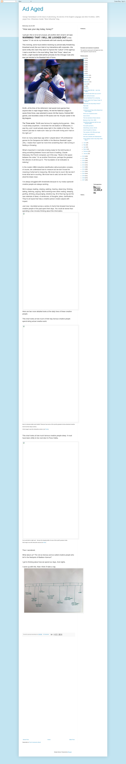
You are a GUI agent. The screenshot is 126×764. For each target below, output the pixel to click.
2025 (83, 60)
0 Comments (46, 634)
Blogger (70, 752)
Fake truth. (86, 105)
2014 (83, 165)
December (86, 75)
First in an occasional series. (90, 113)
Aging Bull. (86, 88)
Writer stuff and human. (89, 96)
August (85, 84)
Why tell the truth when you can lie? (92, 93)
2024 (83, 62)
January (85, 153)
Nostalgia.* (86, 108)
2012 (83, 169)
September (86, 81)
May (84, 145)
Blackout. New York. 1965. (89, 120)
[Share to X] (58, 634)
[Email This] (54, 634)
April (84, 147)
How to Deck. (86, 115)
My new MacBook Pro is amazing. (91, 98)
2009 (83, 175)
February (85, 151)
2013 (83, 167)
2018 (83, 156)
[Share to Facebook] (60, 634)
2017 (83, 158)
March (85, 149)
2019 (83, 73)
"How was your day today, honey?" (92, 103)
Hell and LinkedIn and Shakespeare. (92, 136)
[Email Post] (51, 634)
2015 (83, 162)
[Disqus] (48, 663)
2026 (83, 58)
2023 (83, 64)
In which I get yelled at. (89, 134)
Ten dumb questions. (88, 125)
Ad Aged (32, 9)
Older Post (72, 739)
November (86, 77)
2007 (83, 180)
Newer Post (26, 739)
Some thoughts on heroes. (89, 130)
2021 (83, 69)
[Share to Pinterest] (61, 634)
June (84, 142)
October (85, 79)
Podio (46, 429)
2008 (83, 178)
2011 (83, 171)
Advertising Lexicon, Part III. (90, 128)
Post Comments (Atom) (35, 742)
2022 (83, 67)
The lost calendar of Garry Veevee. (92, 118)
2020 (83, 71)
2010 (83, 173)
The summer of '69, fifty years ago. (91, 132)
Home (49, 739)
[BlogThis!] (56, 634)
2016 (83, 160)
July (84, 86)
